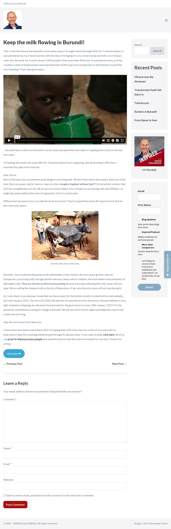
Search (138, 44)
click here (108, 334)
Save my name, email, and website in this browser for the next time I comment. (50, 495)
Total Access (141, 102)
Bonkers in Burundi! (145, 111)
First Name (144, 205)
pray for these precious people (25, 339)
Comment (9, 399)
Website (8, 479)
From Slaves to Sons (145, 120)
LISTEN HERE (149, 169)
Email (7, 463)
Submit (149, 287)
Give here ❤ (14, 353)
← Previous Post (12, 363)
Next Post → (119, 363)
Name (7, 448)
